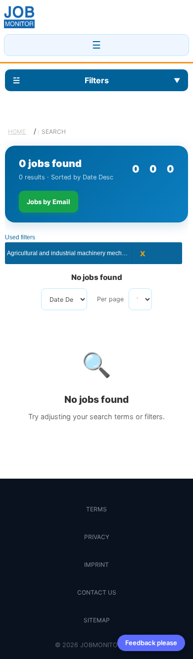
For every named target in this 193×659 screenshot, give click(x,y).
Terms (96, 509)
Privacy (96, 537)
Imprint (96, 564)
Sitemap (97, 620)
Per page (110, 299)
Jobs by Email (48, 202)
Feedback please (151, 643)
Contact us (96, 592)
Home (17, 131)
